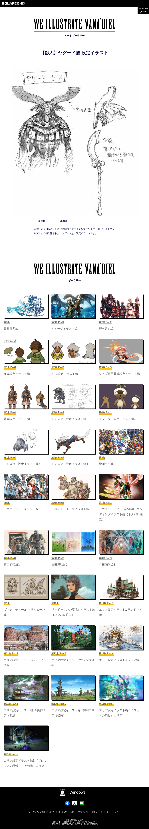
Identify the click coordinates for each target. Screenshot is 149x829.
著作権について (66, 812)
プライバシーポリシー (89, 812)
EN (144, 12)
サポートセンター (112, 812)
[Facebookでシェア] (67, 804)
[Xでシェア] (74, 804)
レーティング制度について (41, 812)
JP (141, 12)
